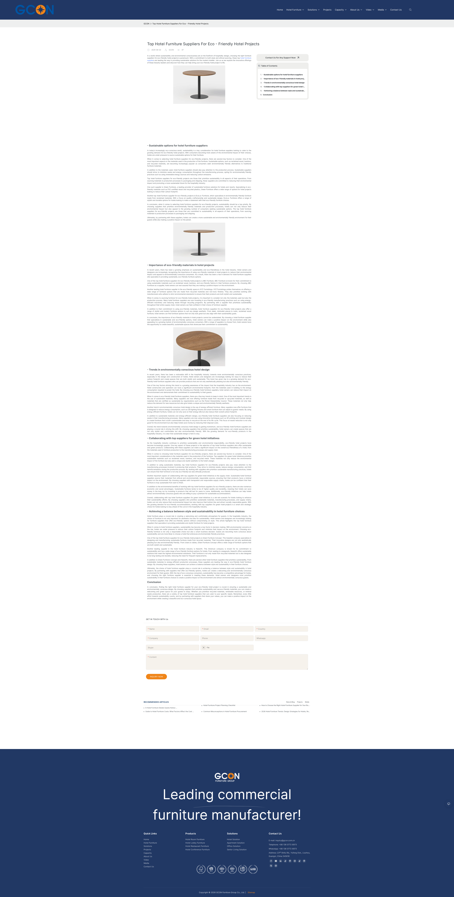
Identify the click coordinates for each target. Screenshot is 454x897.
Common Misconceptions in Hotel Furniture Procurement (225, 711)
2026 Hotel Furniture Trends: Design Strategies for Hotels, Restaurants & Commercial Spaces (285, 711)
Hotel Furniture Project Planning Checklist (219, 705)
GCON (146, 23)
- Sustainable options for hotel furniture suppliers (283, 75)
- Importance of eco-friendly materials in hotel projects (284, 79)
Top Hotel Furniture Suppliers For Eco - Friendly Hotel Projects (180, 23)
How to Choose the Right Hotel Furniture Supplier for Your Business (285, 705)
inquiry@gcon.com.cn (285, 840)
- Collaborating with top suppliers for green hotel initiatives (284, 87)
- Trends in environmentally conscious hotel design (284, 83)
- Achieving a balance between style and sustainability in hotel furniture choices (284, 91)
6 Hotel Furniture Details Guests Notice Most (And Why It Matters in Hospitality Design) (161, 708)
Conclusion (267, 95)
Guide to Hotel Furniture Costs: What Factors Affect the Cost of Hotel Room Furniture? (169, 711)
